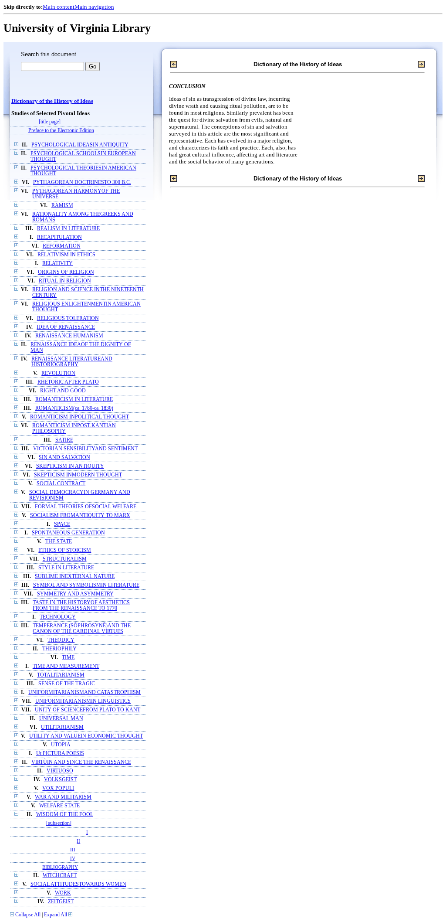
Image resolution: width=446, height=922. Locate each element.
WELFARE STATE (59, 806)
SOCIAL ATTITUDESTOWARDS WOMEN (78, 884)
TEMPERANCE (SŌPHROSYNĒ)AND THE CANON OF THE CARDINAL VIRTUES (82, 628)
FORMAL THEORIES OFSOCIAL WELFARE (85, 507)
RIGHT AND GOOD (63, 391)
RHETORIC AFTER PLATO (68, 382)
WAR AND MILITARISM (63, 797)
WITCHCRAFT (60, 875)
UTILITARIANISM (62, 727)
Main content (58, 6)
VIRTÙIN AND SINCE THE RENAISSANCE (81, 762)
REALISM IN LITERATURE (68, 228)
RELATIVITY (57, 263)
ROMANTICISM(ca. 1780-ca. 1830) (74, 408)
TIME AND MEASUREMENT (66, 666)
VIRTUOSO (60, 771)
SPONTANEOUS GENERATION (68, 533)
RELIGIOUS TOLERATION (68, 318)
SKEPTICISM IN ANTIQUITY (70, 466)
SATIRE (64, 440)
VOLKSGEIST (60, 780)
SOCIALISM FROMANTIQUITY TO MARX (80, 515)
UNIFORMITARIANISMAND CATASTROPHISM (84, 692)
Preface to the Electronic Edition (61, 130)
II (78, 841)
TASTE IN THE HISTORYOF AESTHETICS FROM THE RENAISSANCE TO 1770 (81, 605)
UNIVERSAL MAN (61, 718)
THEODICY (60, 640)
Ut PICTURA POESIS (60, 753)
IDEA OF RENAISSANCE (66, 327)
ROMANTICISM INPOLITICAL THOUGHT (79, 417)
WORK (63, 893)
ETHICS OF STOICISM (64, 550)
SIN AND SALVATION (64, 457)
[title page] (50, 122)
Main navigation (94, 6)
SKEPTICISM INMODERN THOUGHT (78, 475)
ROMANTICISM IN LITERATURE (74, 399)
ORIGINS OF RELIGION (66, 272)
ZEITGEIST (61, 902)
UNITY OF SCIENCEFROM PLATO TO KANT (87, 710)
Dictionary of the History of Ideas (52, 101)
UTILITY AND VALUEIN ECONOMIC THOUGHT (86, 736)
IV (72, 858)
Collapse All (28, 915)
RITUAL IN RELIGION (65, 281)
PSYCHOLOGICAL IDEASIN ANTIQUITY (79, 145)
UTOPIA (61, 745)
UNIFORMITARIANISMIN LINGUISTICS (83, 701)
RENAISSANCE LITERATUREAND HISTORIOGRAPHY (71, 361)
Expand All (55, 915)
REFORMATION (62, 246)
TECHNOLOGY (58, 617)
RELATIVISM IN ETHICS (66, 255)
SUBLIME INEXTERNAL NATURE (75, 576)
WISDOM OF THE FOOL (64, 814)
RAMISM (62, 205)
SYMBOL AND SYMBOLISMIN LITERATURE (86, 585)
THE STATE (58, 541)
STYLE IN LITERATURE (66, 568)
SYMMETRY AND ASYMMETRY (75, 594)
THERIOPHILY (59, 649)
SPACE (62, 524)
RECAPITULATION (59, 237)
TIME (68, 657)
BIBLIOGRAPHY (60, 867)
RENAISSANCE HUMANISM (69, 336)
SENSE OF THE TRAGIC (66, 684)
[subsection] (58, 823)
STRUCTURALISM (65, 559)
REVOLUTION (58, 373)
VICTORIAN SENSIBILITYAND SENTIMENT (85, 449)
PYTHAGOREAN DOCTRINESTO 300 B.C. (82, 182)
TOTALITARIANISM (60, 675)
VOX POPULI (58, 788)
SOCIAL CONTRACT (61, 484)
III (72, 849)
